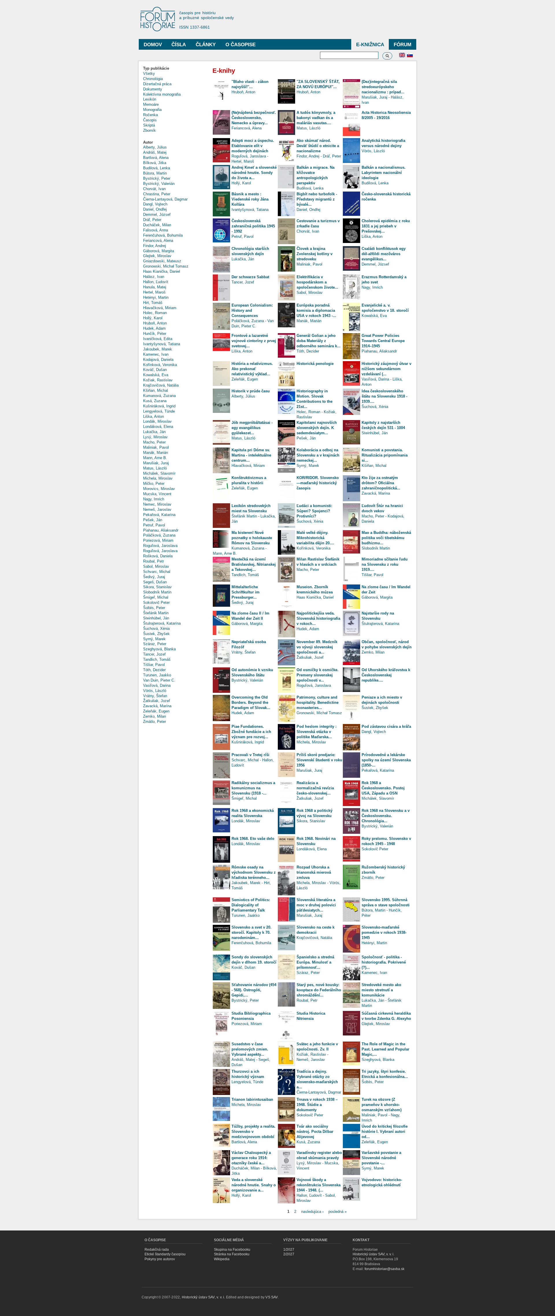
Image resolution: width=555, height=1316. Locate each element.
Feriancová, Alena (158, 240)
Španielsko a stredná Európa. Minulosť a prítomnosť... (315, 962)
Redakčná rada (157, 1250)
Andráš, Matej (154, 152)
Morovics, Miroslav (159, 489)
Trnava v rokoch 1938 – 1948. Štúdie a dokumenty (317, 1104)
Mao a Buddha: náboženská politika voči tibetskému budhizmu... (386, 537)
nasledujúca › (312, 1211)
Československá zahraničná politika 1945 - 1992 (253, 226)
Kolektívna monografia (162, 94)
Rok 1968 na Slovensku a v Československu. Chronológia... (386, 815)
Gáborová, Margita (158, 251)
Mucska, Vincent (157, 494)
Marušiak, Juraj (156, 463)
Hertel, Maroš (154, 292)
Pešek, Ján (152, 520)
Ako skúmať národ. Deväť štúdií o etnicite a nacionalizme (318, 145)
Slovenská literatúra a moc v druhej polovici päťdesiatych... (316, 905)
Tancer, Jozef (154, 654)
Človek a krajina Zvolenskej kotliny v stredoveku (314, 253)
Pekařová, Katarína (159, 515)
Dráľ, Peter (152, 220)
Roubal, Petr (153, 561)
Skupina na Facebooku (232, 1250)
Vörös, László (154, 690)
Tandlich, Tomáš (157, 659)
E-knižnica (370, 44)
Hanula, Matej (154, 287)
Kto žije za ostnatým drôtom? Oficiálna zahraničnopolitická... (381, 483)
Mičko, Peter (153, 483)
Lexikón (149, 99)
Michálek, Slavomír (159, 473)
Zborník (149, 130)
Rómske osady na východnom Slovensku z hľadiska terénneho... (254, 872)
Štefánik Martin (156, 613)
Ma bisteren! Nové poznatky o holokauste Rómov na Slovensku (252, 537)
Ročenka (150, 115)
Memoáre (151, 104)
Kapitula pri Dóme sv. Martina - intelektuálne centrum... (251, 455)
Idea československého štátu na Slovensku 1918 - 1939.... (384, 396)
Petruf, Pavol (154, 525)
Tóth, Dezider (154, 670)
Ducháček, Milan (157, 225)
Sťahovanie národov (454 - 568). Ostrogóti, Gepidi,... (254, 990)
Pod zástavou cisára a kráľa (386, 726)
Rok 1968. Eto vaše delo (253, 838)
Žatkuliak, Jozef (156, 701)
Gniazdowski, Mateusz (162, 261)
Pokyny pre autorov (160, 1259)
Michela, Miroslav (158, 478)
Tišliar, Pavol (154, 664)
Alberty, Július (155, 147)
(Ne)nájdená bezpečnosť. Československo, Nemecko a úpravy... (254, 117)
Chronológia (153, 79)
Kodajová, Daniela (158, 359)
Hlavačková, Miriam (159, 308)
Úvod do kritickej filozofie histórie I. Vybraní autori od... (385, 1131)
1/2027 (288, 1250)
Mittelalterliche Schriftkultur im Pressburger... (246, 592)
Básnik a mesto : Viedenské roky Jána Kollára (250, 199)
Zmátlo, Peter (154, 721)
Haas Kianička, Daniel (161, 271)
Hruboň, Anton (155, 323)
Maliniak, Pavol (156, 447)
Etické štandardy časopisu (165, 1254)
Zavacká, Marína (157, 706)
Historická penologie (315, 363)
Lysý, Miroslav (155, 437)
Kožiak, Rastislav (158, 380)
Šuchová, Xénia (156, 628)
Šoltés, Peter (154, 608)
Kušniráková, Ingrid (159, 406)
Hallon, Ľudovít (155, 282)
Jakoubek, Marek (157, 349)
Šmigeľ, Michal (155, 597)
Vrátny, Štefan (155, 696)
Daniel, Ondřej (155, 209)
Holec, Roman (155, 313)
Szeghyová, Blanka (159, 649)
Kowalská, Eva (155, 375)
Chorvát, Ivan (154, 189)
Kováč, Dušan (155, 369)
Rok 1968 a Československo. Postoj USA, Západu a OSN (383, 788)
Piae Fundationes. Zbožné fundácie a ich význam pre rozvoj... (251, 731)
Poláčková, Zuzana (159, 535)
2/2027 (288, 1254)
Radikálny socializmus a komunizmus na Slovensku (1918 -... (253, 788)
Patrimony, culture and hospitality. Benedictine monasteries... (317, 702)
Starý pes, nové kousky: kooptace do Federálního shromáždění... (319, 990)
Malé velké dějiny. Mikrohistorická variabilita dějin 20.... (315, 537)
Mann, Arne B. (155, 458)
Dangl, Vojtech (155, 204)
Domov (153, 44)
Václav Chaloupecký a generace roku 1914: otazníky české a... (251, 1157)
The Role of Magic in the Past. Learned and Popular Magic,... (385, 1049)
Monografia (152, 109)
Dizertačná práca (157, 84)
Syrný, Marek (154, 639)
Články (206, 44)
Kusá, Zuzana (154, 401)
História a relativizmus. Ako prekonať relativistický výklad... (252, 368)
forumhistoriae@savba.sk (384, 1269)
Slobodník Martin (157, 592)
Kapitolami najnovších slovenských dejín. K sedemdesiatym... (317, 427)
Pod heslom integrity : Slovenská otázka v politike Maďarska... (316, 731)
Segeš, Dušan (155, 582)
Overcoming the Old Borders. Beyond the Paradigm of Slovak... (251, 702)
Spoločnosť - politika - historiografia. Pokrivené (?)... (384, 962)
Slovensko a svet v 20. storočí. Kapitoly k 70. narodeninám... (251, 932)
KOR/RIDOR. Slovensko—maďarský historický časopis (318, 483)
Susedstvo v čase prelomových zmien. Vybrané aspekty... (250, 1049)
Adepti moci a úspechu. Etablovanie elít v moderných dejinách (253, 145)
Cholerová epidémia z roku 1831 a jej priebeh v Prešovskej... (386, 226)
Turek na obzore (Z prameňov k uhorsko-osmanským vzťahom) (382, 1104)
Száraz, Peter (154, 644)
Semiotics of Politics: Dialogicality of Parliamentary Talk (251, 905)
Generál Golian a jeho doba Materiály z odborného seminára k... (319, 340)
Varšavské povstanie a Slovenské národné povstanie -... (381, 1157)
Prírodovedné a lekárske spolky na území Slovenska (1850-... (386, 760)
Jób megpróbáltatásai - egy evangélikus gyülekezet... (252, 427)
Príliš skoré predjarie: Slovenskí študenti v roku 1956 (319, 760)
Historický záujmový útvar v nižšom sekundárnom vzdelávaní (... (386, 368)
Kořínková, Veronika (160, 365)
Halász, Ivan (153, 276)
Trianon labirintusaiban (252, 1099)
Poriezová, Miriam (158, 540)
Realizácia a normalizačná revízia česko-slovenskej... (315, 788)
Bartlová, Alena (156, 157)
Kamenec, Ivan (156, 354)
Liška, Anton (153, 416)
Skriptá (149, 125)
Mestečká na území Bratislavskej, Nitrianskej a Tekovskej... (254, 564)
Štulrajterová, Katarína (162, 623)
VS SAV (271, 1297)
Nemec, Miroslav (157, 504)
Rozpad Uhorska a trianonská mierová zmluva (314, 872)
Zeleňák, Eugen (156, 711)
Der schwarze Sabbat (250, 277)
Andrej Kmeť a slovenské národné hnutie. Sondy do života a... (254, 172)
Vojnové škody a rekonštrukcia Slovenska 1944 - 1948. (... (319, 1185)
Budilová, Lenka (156, 168)
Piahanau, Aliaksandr (160, 530)
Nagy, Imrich (153, 499)
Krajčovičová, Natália (161, 385)
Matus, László (155, 468)
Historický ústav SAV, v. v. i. (373, 1254)
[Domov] (160, 19)
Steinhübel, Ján (156, 618)
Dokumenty (152, 89)
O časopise (240, 44)
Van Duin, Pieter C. (159, 680)
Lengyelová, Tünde (159, 411)
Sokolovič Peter (156, 602)
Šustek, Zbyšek (156, 634)
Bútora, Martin (155, 173)
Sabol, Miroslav (156, 566)
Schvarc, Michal (156, 571)
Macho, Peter (154, 442)
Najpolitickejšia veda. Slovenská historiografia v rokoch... (318, 618)
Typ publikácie (156, 68)
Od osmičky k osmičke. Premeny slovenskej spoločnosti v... (317, 675)
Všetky (149, 73)
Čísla (178, 44)
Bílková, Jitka (154, 163)
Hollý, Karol (152, 318)
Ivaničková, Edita (157, 339)
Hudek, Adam (154, 328)
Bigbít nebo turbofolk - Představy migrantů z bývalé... (317, 199)
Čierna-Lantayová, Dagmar (165, 199)
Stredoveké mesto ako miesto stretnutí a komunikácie (381, 990)
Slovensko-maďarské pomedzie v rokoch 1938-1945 (384, 932)
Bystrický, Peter (156, 178)
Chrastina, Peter (156, 194)
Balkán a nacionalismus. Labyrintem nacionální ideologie (384, 172)
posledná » (337, 1211)
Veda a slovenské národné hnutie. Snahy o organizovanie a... (254, 1185)
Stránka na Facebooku (231, 1254)
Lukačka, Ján (154, 432)
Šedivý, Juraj (154, 577)
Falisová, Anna (155, 230)
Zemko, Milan (154, 716)
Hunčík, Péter (154, 333)
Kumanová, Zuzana (159, 395)
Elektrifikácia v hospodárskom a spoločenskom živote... (317, 282)
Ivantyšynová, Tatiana (161, 344)
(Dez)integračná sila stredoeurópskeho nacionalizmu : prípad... (383, 86)
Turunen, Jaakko (157, 675)
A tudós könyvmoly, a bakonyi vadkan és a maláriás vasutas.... (316, 117)
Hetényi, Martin (156, 297)
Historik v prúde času (251, 391)
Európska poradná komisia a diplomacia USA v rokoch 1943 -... (316, 310)
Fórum (402, 44)
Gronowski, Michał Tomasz (165, 266)
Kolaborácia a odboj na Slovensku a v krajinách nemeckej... (318, 455)
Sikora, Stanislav (157, 587)
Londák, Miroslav (157, 421)
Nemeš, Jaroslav (157, 509)
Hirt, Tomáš (152, 302)
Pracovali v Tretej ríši (250, 755)
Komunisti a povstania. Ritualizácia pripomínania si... (385, 455)
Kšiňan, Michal (155, 390)
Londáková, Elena (158, 426)
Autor (148, 142)
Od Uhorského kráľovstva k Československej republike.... (386, 675)
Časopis (150, 120)
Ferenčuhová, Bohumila (163, 235)
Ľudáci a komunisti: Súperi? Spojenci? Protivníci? (314, 511)
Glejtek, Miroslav (157, 256)
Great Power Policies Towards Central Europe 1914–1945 (383, 340)
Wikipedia (222, 1259)
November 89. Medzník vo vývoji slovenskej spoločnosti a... (317, 647)
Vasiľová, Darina (157, 685)
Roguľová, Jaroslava (160, 545)
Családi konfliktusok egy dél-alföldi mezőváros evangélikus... (384, 253)
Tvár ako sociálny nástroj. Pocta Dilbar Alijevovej (315, 1131)
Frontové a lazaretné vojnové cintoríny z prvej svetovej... (254, 340)
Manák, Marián (155, 452)
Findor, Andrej (154, 246)
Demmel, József (157, 214)
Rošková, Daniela (158, 556)
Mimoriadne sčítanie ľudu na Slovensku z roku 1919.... (385, 564)
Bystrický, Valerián (159, 183)
